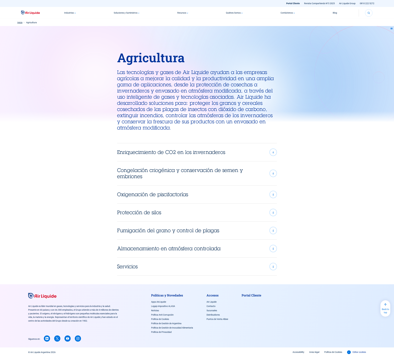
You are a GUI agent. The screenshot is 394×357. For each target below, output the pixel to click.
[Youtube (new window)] (67, 338)
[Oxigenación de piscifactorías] (197, 194)
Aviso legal (314, 352)
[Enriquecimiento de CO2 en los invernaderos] (197, 152)
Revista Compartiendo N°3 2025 (319, 3)
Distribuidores (213, 315)
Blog (335, 13)
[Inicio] (30, 13)
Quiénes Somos (233, 13)
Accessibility (298, 352)
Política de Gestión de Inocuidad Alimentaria (172, 327)
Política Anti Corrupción (162, 315)
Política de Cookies (160, 319)
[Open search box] (368, 13)
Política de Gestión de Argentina (166, 323)
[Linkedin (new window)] (47, 338)
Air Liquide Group (347, 3)
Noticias (155, 310)
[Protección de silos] (197, 212)
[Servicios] (197, 266)
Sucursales (212, 310)
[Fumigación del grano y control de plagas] (197, 230)
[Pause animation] (391, 28)
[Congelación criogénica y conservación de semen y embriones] (197, 173)
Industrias (69, 13)
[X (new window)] (57, 338)
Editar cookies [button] (359, 352)
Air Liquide (212, 302)
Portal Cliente (293, 3)
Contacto (211, 306)
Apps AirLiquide (158, 302)
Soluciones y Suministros (125, 13)
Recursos (181, 13)
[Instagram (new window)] (78, 338)
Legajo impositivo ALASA (163, 306)
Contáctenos (287, 13)
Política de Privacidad (161, 332)
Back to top (385, 311)
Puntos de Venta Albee (217, 319)
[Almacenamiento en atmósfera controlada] (197, 248)
